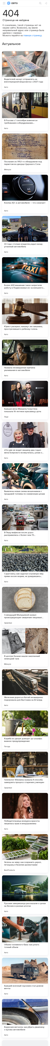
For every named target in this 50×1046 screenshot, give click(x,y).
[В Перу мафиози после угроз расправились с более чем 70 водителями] (25, 523)
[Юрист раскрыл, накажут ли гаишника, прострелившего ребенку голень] (25, 317)
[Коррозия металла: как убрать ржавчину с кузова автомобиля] (25, 1018)
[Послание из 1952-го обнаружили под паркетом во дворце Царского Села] (25, 153)
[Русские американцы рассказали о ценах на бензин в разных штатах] (25, 894)
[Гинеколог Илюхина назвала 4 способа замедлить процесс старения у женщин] (25, 771)
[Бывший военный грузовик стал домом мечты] (25, 977)
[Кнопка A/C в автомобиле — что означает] (25, 194)
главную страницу (32, 35)
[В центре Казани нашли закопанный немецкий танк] (25, 647)
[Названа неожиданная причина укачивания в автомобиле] (25, 359)
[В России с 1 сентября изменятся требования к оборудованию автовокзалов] (25, 111)
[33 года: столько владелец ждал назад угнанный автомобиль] (25, 235)
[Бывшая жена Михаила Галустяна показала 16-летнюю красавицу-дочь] (25, 400)
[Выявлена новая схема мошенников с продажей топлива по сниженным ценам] (25, 482)
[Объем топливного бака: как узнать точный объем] (25, 936)
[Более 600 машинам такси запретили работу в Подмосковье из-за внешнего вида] (25, 276)
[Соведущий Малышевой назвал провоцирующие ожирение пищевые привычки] (25, 606)
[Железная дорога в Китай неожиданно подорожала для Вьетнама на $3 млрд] (25, 688)
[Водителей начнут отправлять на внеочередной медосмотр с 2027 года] (25, 70)
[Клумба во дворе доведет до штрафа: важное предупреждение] (25, 730)
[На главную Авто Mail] (14, 3)
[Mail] (8, 3)
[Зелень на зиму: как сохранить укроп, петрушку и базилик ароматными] (25, 853)
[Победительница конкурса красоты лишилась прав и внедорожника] (25, 812)
